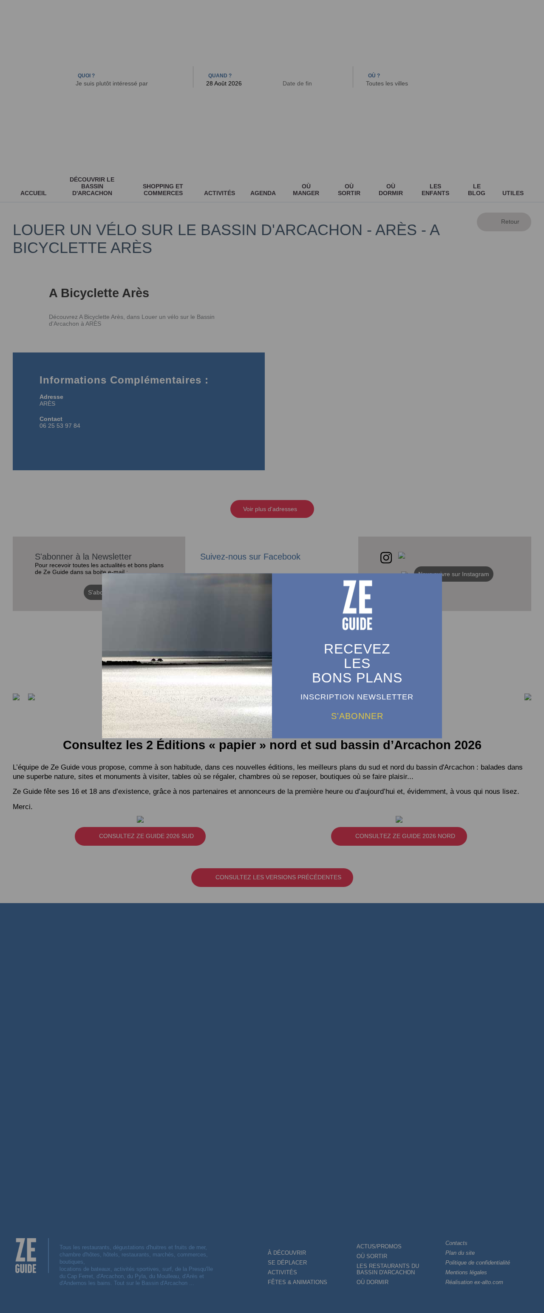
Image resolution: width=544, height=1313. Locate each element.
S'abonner (357, 716)
